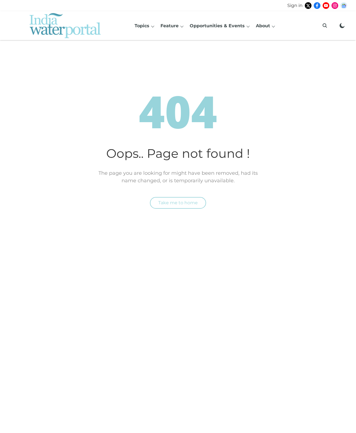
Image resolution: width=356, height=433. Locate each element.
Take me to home (178, 202)
